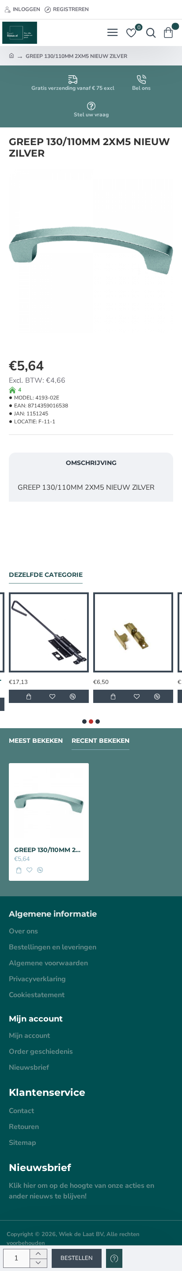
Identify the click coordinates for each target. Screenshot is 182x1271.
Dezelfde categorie (46, 575)
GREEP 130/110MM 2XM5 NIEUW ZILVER (48, 850)
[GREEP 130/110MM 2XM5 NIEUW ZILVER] (48, 803)
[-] (38, 1263)
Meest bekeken (36, 741)
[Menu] (112, 32)
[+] (38, 1254)
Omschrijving (91, 463)
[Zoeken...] (149, 32)
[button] (77, 1258)
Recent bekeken (100, 741)
